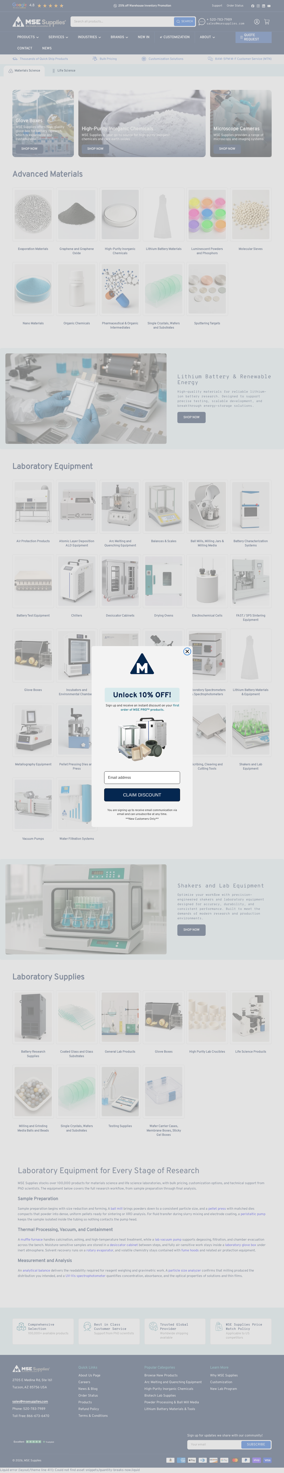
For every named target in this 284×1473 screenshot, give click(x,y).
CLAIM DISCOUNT (142, 794)
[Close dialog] (187, 651)
